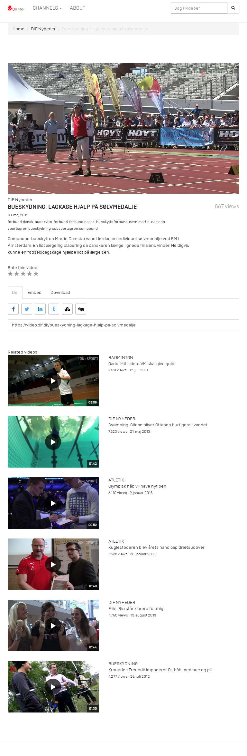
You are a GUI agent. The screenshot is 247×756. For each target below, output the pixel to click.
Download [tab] (60, 292)
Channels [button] (46, 8)
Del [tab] (15, 292)
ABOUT (77, 8)
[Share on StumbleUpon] (67, 309)
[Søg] (233, 8)
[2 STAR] (17, 273)
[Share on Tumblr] (53, 309)
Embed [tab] (34, 292)
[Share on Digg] (80, 309)
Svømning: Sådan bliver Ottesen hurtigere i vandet (157, 425)
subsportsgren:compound (75, 228)
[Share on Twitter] (26, 309)
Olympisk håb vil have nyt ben (137, 486)
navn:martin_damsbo (147, 222)
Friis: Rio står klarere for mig (135, 609)
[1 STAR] (10, 273)
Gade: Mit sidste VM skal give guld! (142, 364)
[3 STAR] (23, 273)
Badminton (120, 357)
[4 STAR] (29, 273)
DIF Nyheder (43, 29)
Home (18, 29)
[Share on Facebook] (13, 309)
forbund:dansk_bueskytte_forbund (38, 222)
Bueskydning (123, 664)
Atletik (116, 480)
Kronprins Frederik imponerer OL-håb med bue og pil (160, 670)
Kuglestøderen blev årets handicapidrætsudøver (156, 547)
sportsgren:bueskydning (29, 228)
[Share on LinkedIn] (40, 309)
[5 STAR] (36, 273)
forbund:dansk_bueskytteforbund (98, 222)
